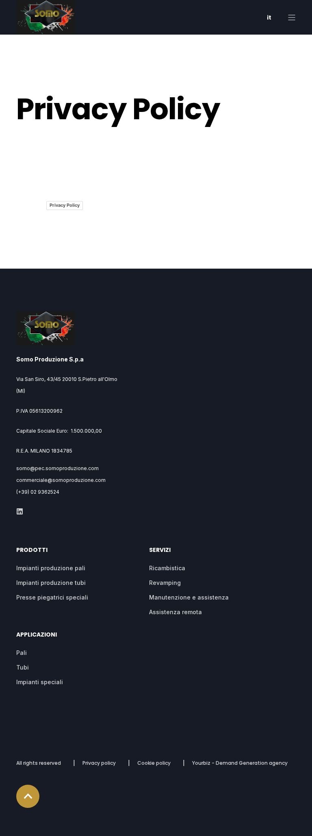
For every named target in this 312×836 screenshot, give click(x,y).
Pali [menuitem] (21, 652)
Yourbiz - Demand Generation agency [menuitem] (240, 762)
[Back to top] (27, 796)
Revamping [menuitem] (165, 582)
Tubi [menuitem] (22, 667)
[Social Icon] (19, 511)
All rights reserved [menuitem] (38, 762)
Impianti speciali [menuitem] (39, 681)
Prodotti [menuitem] (32, 550)
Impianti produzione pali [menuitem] (50, 568)
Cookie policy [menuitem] (154, 762)
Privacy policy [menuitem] (99, 762)
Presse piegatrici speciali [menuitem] (52, 597)
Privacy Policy (65, 205)
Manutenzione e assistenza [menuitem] (189, 597)
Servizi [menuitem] (160, 550)
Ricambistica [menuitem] (167, 568)
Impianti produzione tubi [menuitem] (51, 582)
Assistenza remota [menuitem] (175, 611)
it (269, 17)
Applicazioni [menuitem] (36, 635)
